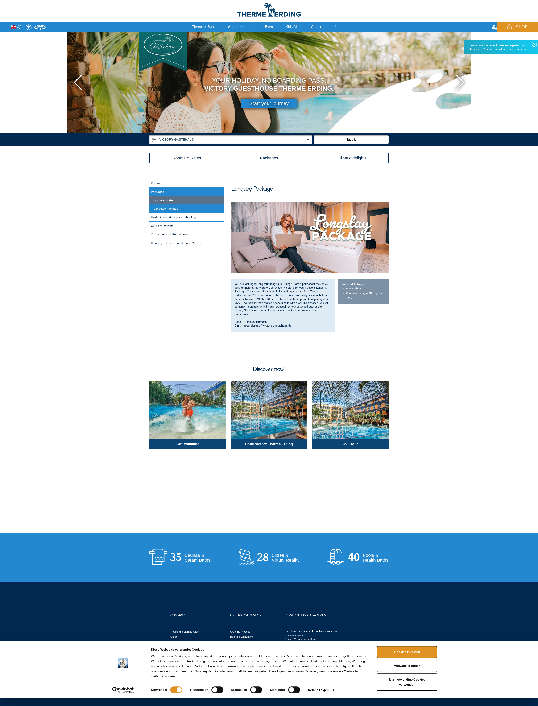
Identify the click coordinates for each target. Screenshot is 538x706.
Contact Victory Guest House (301, 639)
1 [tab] (379, 127)
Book (351, 139)
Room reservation (295, 635)
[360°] (40, 29)
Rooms (155, 183)
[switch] (217, 689)
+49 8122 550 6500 (255, 321)
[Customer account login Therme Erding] (495, 28)
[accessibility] (29, 27)
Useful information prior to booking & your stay (311, 631)
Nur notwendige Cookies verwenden (407, 682)
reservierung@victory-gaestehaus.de (267, 325)
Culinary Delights (162, 225)
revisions (521, 49)
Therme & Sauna (205, 27)
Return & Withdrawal (242, 636)
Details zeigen (318, 690)
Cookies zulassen (407, 652)
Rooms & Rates (187, 158)
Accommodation (241, 27)
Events (270, 27)
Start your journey (269, 103)
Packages (269, 158)
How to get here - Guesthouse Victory (176, 243)
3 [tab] (389, 127)
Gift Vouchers (187, 444)
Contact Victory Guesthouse (169, 234)
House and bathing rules (184, 631)
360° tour (350, 444)
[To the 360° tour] (350, 410)
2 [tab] (384, 127)
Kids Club (293, 27)
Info (334, 27)
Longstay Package (166, 208)
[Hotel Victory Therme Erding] (269, 410)
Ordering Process (240, 631)
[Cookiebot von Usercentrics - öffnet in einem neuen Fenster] (123, 690)
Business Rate (163, 200)
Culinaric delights (351, 158)
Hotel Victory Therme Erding (269, 444)
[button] (78, 82)
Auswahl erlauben (407, 666)
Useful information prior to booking (174, 217)
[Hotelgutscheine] (187, 410)
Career (316, 27)
